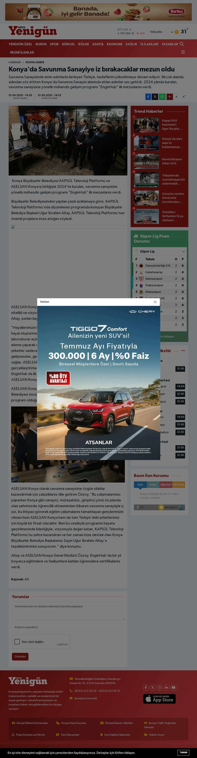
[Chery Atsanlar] (98, 382)
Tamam (183, 752)
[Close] (155, 302)
